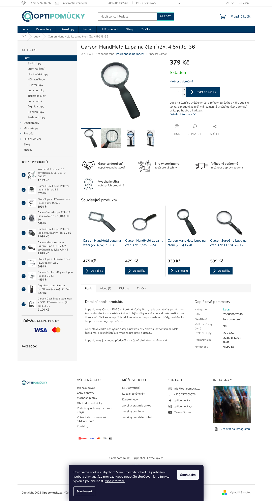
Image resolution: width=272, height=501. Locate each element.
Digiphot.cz (138, 458)
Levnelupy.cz (155, 458)
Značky (28, 150)
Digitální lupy (36, 106)
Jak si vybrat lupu (133, 411)
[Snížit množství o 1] (184, 94)
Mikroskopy (31, 128)
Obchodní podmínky (89, 403)
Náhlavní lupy (36, 79)
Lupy (27, 58)
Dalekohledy (31, 123)
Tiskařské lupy (37, 96)
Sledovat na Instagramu (235, 429)
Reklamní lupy (36, 117)
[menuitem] (25, 29)
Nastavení (84, 491)
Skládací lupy (36, 112)
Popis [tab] (88, 288)
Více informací (115, 481)
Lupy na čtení (36, 69)
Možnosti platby (87, 398)
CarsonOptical (182, 412)
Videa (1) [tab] (105, 288)
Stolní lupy (34, 63)
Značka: (158, 54)
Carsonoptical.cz (119, 458)
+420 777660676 (184, 394)
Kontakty (82, 426)
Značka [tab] (141, 288)
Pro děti (28, 133)
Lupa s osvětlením (133, 394)
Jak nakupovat (118, 3)
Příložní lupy (35, 85)
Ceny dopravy (146, 3)
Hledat (165, 16)
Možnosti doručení (181, 81)
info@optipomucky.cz (187, 389)
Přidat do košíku (206, 92)
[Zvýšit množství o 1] (184, 89)
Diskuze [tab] (124, 288)
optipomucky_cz (183, 406)
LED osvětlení (32, 139)
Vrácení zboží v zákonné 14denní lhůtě (91, 419)
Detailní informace (181, 114)
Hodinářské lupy (38, 74)
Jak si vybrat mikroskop (136, 405)
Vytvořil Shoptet (240, 493)
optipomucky (182, 400)
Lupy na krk (35, 101)
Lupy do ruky (36, 90)
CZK (227, 3)
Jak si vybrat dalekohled (137, 417)
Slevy (27, 144)
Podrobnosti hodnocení (130, 54)
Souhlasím (188, 475)
